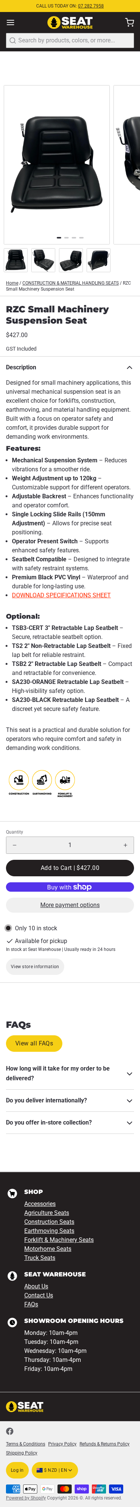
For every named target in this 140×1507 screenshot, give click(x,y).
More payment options (70, 905)
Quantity (14, 832)
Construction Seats (49, 1221)
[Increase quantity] (125, 845)
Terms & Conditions (25, 1444)
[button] (70, 868)
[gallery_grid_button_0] (59, 237)
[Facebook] (9, 1431)
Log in (17, 1470)
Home (12, 283)
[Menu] (13, 22)
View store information (35, 966)
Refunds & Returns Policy (105, 1444)
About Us (36, 1286)
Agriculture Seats (46, 1212)
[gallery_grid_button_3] (81, 237)
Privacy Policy (62, 1444)
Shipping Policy (21, 1453)
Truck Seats (39, 1257)
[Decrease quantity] (14, 845)
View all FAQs (34, 1043)
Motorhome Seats (47, 1248)
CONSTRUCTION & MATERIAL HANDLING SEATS (70, 283)
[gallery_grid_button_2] (74, 237)
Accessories (40, 1203)
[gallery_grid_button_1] (66, 237)
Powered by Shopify (26, 1498)
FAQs (31, 1304)
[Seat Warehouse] (69, 22)
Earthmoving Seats (49, 1230)
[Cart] (126, 22)
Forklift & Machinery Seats (59, 1239)
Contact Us (38, 1295)
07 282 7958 (91, 6)
